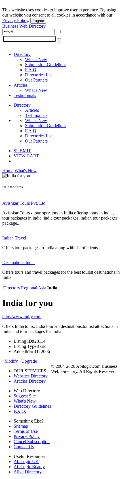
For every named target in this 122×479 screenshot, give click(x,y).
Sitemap (21, 426)
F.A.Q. (31, 69)
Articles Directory (30, 381)
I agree (38, 21)
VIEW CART (26, 155)
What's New (36, 59)
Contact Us (24, 446)
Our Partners (36, 80)
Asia (42, 287)
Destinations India (18, 262)
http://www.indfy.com (21, 316)
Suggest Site (25, 395)
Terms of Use (26, 431)
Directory (22, 54)
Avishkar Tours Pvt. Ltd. (24, 203)
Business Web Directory (24, 26)
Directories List (38, 74)
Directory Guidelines (32, 406)
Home (7, 170)
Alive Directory (28, 471)
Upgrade (28, 361)
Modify (10, 361)
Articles (21, 85)
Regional (29, 287)
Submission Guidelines (45, 64)
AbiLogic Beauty (29, 466)
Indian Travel (14, 238)
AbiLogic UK (26, 461)
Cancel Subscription (32, 441)
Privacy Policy (15, 20)
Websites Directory (31, 376)
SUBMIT (22, 150)
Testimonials (25, 95)
